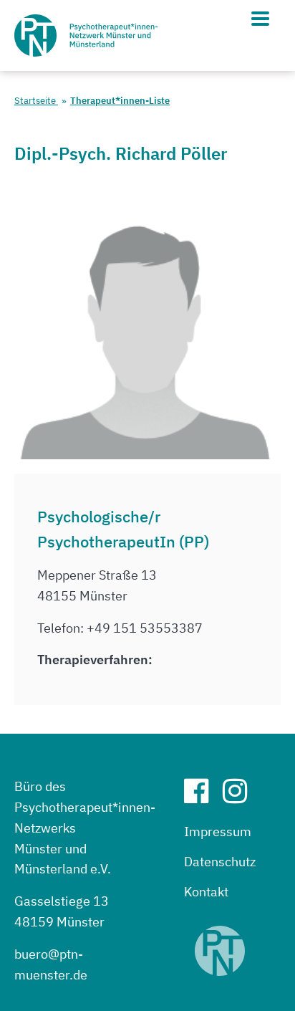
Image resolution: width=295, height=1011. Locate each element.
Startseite (36, 101)
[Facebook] (202, 796)
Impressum (217, 831)
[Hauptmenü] (260, 18)
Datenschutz (220, 861)
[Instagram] (240, 796)
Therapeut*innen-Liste (120, 101)
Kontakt (206, 891)
